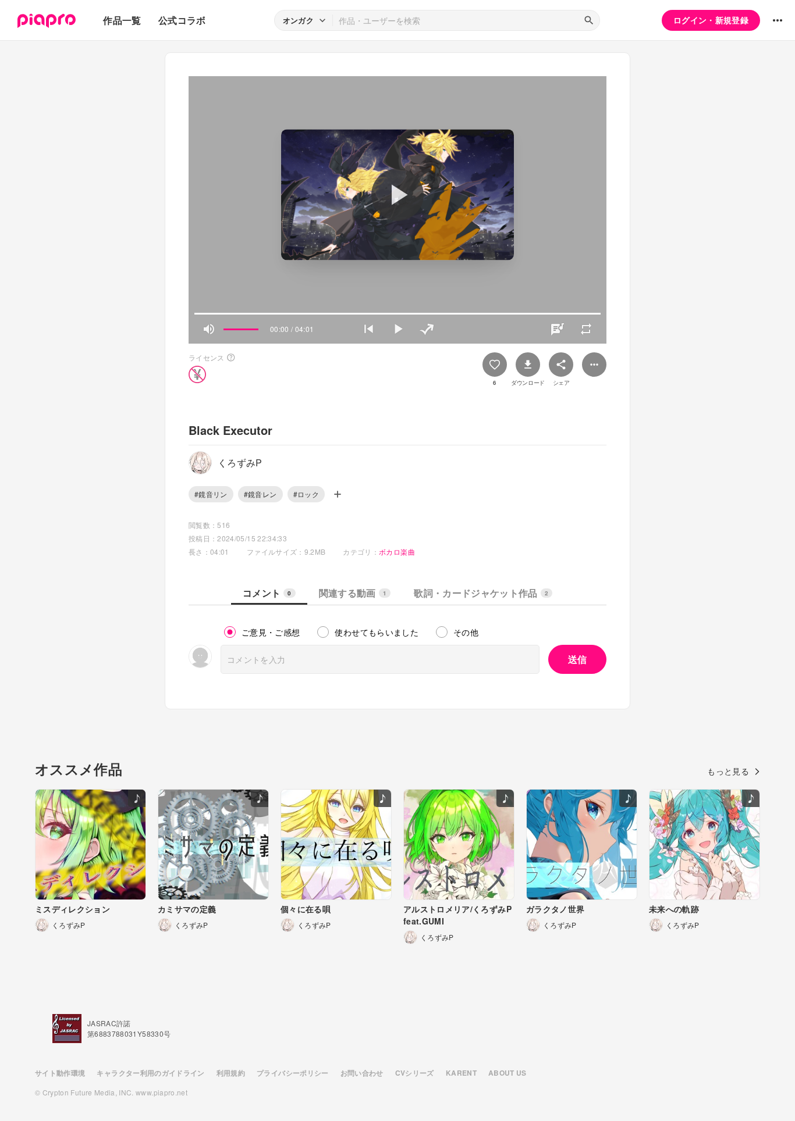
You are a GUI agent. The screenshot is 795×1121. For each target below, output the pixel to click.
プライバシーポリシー (293, 1073)
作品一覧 (122, 20)
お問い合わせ (362, 1073)
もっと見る (728, 771)
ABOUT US (507, 1073)
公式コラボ (182, 20)
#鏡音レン (260, 494)
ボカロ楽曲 (397, 551)
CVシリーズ (414, 1073)
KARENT (461, 1073)
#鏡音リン (211, 494)
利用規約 (231, 1073)
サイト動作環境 (60, 1073)
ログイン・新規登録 (710, 20)
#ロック (306, 494)
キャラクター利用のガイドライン (150, 1073)
